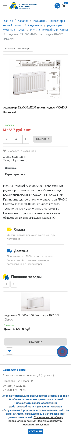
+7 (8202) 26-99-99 (14, 390)
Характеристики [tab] (15, 174)
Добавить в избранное (22, 150)
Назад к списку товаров (19, 48)
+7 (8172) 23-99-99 (14, 386)
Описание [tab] (11, 167)
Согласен (35, 431)
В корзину (42, 139)
